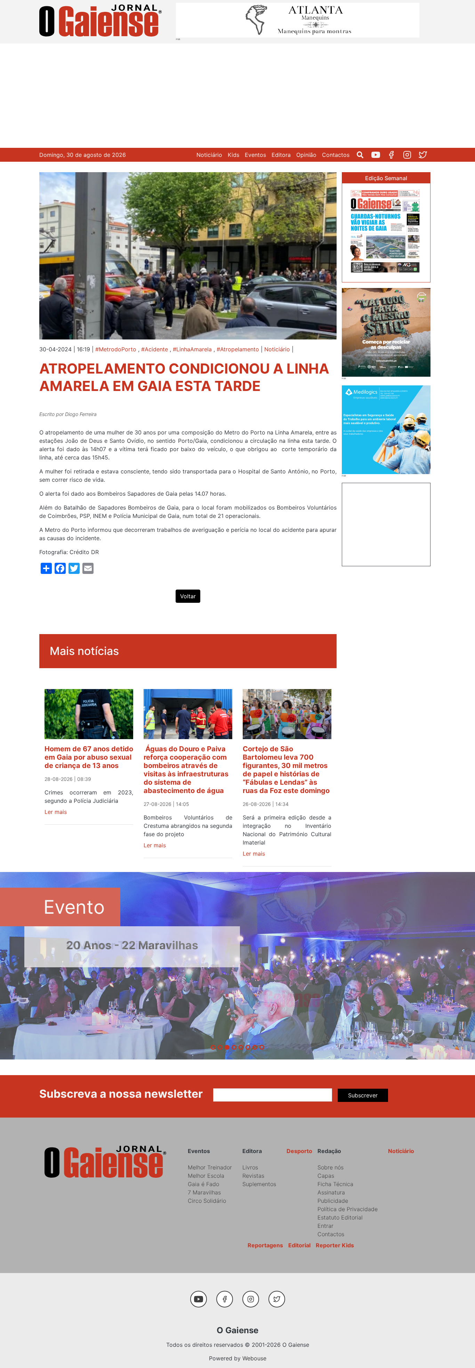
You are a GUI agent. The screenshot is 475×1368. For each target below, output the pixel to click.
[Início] (101, 22)
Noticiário (209, 154)
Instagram (410, 154)
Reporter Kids (335, 1245)
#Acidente (154, 349)
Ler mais (56, 811)
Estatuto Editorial (340, 1217)
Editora (281, 154)
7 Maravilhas (204, 1192)
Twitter (425, 154)
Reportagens (265, 1245)
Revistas (253, 1175)
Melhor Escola (206, 1175)
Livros (250, 1167)
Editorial (299, 1245)
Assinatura (331, 1192)
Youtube (378, 154)
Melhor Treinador (210, 1167)
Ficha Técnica (335, 1184)
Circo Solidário (207, 1200)
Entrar (325, 1225)
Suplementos (259, 1184)
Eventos (255, 154)
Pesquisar (363, 154)
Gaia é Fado (203, 1184)
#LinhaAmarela (192, 349)
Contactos (335, 154)
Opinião (306, 154)
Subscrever (363, 1095)
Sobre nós (330, 1167)
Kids (233, 154)
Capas (325, 1175)
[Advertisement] (237, 95)
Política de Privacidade (347, 1209)
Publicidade (332, 1200)
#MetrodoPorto (115, 349)
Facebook (394, 154)
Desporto (299, 1150)
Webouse (254, 1358)
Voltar (188, 596)
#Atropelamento (238, 349)
